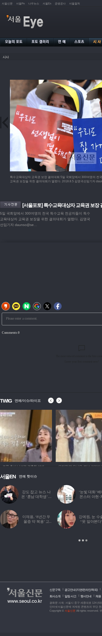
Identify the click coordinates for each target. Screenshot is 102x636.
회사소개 (55, 596)
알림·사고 (70, 596)
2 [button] (83, 540)
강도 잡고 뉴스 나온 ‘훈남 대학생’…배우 (36, 496)
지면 (79, 590)
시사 (6, 57)
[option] (26, 435)
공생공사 (60, 3)
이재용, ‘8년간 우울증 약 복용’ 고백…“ (36, 521)
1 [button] (79, 540)
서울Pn (20, 3)
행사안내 (85, 596)
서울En (47, 3)
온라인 (87, 590)
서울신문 (7, 3)
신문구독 (55, 590)
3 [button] (86, 540)
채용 (98, 596)
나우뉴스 (33, 3)
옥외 (94, 590)
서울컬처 (74, 3)
